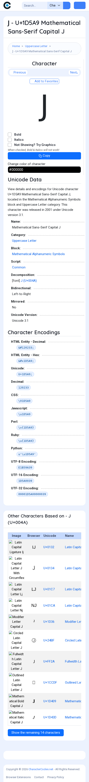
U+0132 (48, 547)
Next (73, 72)
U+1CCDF (50, 682)
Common (18, 267)
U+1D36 (48, 622)
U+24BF (48, 640)
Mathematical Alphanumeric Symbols (38, 254)
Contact (39, 777)
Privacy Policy (55, 777)
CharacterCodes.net (41, 769)
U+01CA (49, 606)
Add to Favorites (46, 81)
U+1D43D (49, 717)
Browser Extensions (18, 777)
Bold (17, 134)
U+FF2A (49, 661)
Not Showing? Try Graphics (35, 145)
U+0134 (48, 568)
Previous (20, 72)
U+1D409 (49, 701)
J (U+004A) (29, 281)
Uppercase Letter (36, 46)
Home (16, 46)
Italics (19, 140)
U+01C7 (49, 589)
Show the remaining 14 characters (35, 733)
